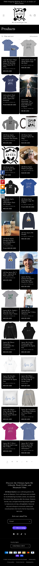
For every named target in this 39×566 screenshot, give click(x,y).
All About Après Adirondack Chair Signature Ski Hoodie (10, 136)
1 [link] (7, 461)
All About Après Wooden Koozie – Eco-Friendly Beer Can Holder (9, 241)
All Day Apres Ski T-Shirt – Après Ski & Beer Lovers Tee (10, 274)
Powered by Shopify (22, 559)
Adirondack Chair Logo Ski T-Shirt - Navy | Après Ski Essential (9, 98)
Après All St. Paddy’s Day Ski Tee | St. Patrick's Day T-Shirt (10, 312)
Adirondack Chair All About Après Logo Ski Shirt (28, 61)
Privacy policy (10, 562)
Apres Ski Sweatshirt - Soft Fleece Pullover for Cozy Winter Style (28, 412)
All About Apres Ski (12, 559)
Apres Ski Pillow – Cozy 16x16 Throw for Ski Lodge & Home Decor (27, 379)
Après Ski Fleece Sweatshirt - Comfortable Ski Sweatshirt (8, 345)
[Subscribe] (29, 521)
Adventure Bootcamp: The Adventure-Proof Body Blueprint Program (27, 103)
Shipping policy (30, 562)
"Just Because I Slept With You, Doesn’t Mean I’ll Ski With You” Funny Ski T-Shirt (10, 63)
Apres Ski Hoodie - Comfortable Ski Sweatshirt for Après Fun (28, 345)
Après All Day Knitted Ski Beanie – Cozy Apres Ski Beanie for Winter (28, 279)
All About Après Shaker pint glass (27, 167)
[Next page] (32, 462)
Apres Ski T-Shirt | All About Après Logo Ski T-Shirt (10, 445)
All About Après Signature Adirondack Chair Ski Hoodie (9, 202)
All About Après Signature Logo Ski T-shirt (27, 201)
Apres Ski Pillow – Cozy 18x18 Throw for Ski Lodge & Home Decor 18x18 (9, 412)
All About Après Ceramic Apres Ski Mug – (27, 136)
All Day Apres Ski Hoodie (27, 233)
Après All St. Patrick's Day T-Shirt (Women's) (28, 312)
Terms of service (20, 562)
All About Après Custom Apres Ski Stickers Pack (9, 169)
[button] (4, 15)
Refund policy (32, 559)
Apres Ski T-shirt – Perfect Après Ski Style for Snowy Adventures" (27, 446)
